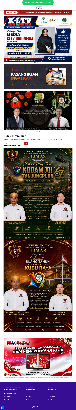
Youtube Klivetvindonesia (12, 387)
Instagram (52, 396)
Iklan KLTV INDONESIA (10, 390)
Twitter (29, 396)
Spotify (51, 399)
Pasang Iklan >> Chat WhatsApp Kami (38, 2)
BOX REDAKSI (29, 387)
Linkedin (8, 399)
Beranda (50, 387)
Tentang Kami (52, 390)
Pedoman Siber (30, 390)
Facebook (8, 396)
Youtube (30, 399)
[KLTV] (38, 7)
